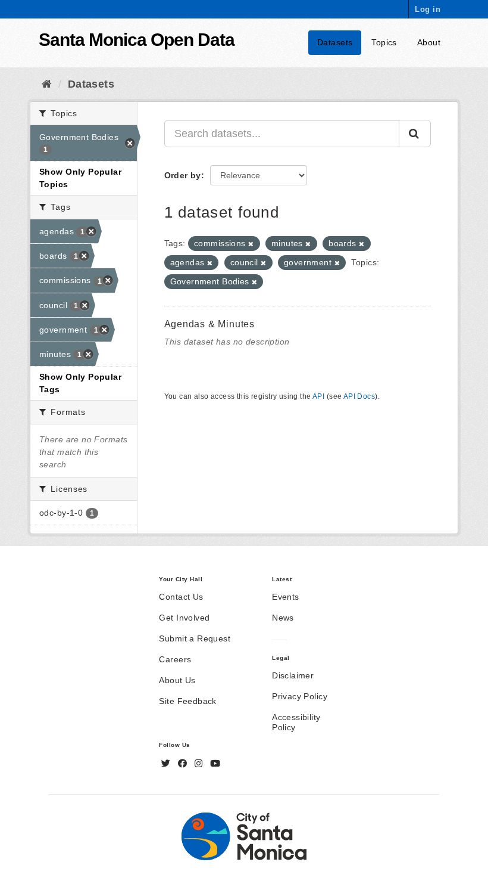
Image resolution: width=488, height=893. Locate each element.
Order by (182, 175)
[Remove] (251, 243)
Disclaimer (293, 675)
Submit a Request (194, 638)
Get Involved (184, 617)
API (318, 396)
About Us (177, 680)
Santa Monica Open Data (136, 39)
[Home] (47, 84)
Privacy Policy (299, 696)
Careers (175, 659)
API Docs (359, 396)
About (428, 42)
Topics (384, 42)
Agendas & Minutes (209, 324)
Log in (427, 9)
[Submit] (415, 133)
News (283, 617)
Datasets (334, 42)
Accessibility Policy (296, 722)
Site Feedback (187, 701)
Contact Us (181, 596)
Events (285, 596)
